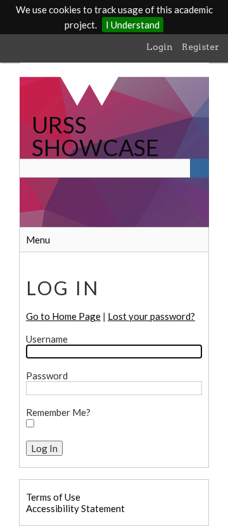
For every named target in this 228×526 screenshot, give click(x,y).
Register (200, 47)
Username (47, 339)
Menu (38, 239)
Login (159, 47)
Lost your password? (151, 316)
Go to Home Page (63, 316)
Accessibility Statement (75, 508)
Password (47, 375)
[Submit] (199, 168)
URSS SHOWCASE (95, 136)
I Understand (133, 24)
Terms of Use (53, 497)
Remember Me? (58, 412)
